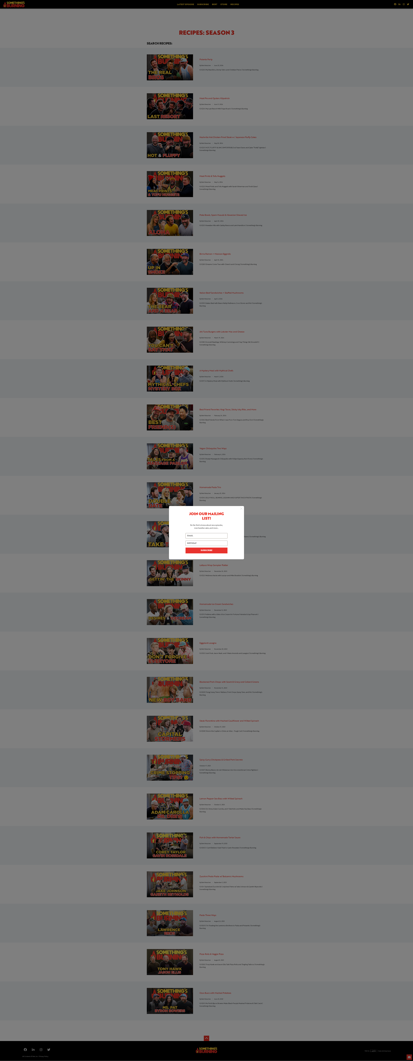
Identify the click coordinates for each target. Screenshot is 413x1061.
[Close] (241, 508)
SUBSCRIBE (206, 550)
